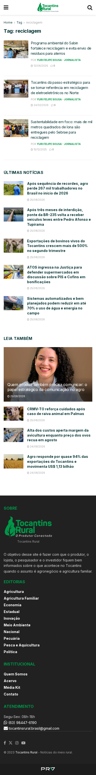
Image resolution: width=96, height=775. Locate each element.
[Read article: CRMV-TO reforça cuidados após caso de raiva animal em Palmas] (13, 414)
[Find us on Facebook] (5, 743)
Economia (12, 605)
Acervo (10, 681)
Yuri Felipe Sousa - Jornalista (59, 59)
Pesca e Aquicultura (22, 645)
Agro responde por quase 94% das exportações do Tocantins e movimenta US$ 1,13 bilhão (57, 461)
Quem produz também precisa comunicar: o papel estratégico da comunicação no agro (47, 387)
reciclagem (34, 22)
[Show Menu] (6, 7)
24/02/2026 (40, 105)
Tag (19, 22)
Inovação (12, 618)
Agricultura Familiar (21, 598)
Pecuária (12, 638)
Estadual (11, 611)
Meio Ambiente (17, 625)
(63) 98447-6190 (22, 722)
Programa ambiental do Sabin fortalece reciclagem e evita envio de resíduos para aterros (61, 48)
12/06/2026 (40, 65)
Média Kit (12, 687)
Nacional (11, 632)
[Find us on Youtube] (23, 743)
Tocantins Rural (26, 752)
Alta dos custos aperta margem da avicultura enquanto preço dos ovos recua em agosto (59, 435)
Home (8, 22)
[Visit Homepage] (48, 7)
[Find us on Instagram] (17, 743)
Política (10, 652)
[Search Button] (89, 7)
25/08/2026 (37, 199)
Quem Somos (16, 674)
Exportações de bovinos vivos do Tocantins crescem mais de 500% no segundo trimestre (57, 246)
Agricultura (14, 591)
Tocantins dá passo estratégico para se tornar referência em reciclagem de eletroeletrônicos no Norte (60, 87)
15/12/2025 (40, 149)
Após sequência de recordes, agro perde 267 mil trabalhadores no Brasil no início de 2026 (57, 188)
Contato (11, 694)
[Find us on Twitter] (11, 743)
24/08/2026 (37, 446)
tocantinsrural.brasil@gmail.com (34, 728)
